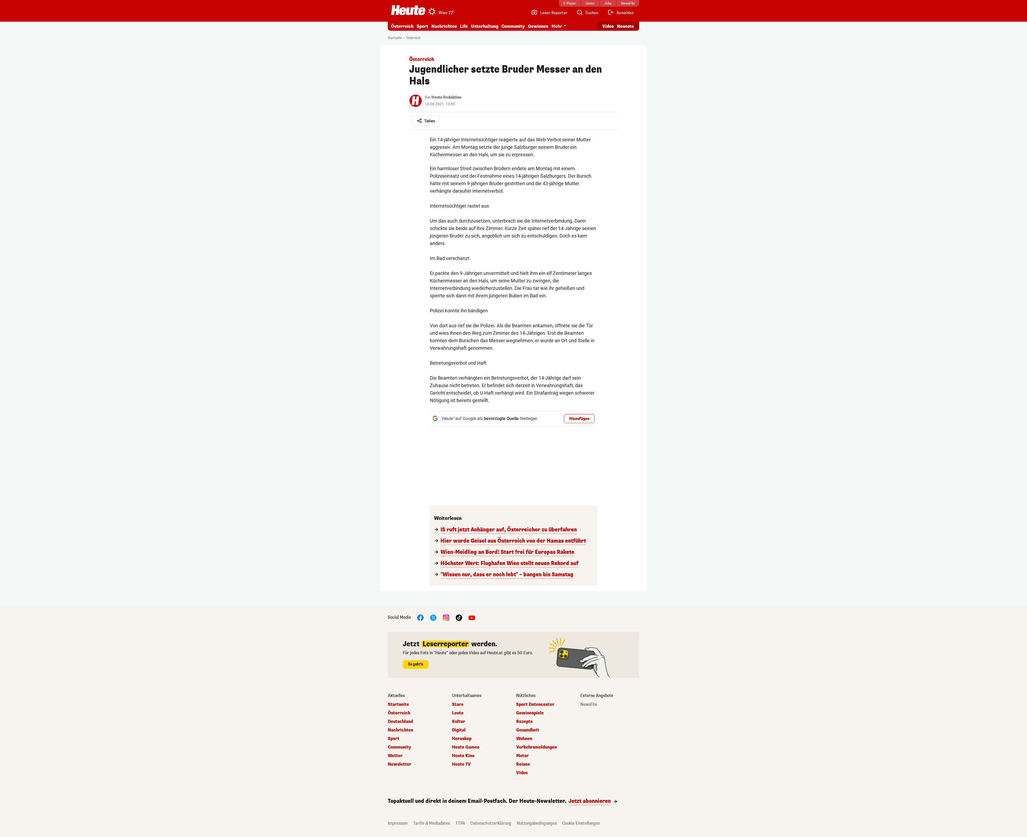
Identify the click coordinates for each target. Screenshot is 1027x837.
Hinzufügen (579, 418)
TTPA (460, 823)
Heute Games (465, 747)
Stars (457, 704)
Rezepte (524, 721)
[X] (433, 617)
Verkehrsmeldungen (536, 747)
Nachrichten (400, 730)
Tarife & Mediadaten (431, 823)
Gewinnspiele (530, 713)
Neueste (625, 26)
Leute (457, 713)
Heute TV (461, 764)
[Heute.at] (408, 10)
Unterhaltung (484, 26)
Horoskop (462, 738)
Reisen (523, 764)
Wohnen (524, 738)
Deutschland (400, 721)
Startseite (394, 38)
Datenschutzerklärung (490, 823)
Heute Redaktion (446, 97)
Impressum (398, 823)
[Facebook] (420, 617)
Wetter (395, 755)
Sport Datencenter (535, 704)
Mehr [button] (556, 26)
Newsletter (399, 764)
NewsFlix (588, 704)
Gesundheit (527, 730)
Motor (522, 755)
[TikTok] (459, 617)
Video (608, 26)
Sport (422, 26)
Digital (459, 730)
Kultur (458, 721)
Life (464, 26)
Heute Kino (463, 755)
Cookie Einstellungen (581, 823)
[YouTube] (472, 617)
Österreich (402, 26)
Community (513, 26)
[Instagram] (446, 617)
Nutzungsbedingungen (537, 823)
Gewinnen (538, 26)
